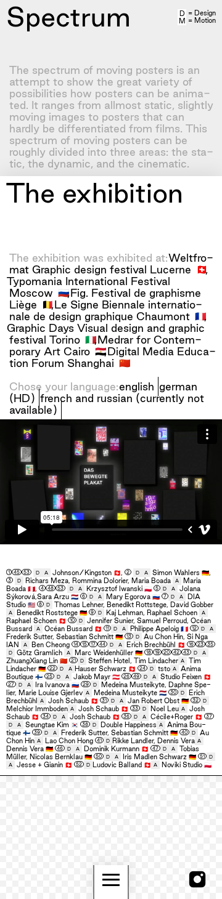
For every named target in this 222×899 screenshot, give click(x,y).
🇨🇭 (202, 269)
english (136, 386)
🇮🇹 (91, 339)
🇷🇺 (64, 292)
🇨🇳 (125, 362)
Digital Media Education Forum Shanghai (112, 357)
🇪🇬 (101, 351)
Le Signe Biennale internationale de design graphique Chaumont (105, 310)
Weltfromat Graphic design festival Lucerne (111, 263)
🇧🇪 (48, 304)
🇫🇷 (201, 315)
